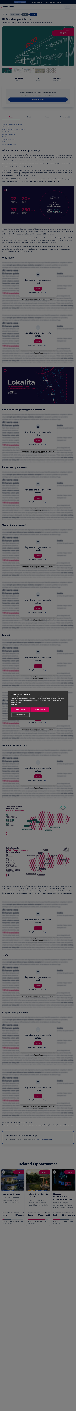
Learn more (14, 704)
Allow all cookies (20, 709)
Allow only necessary (39, 709)
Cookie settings (20, 714)
